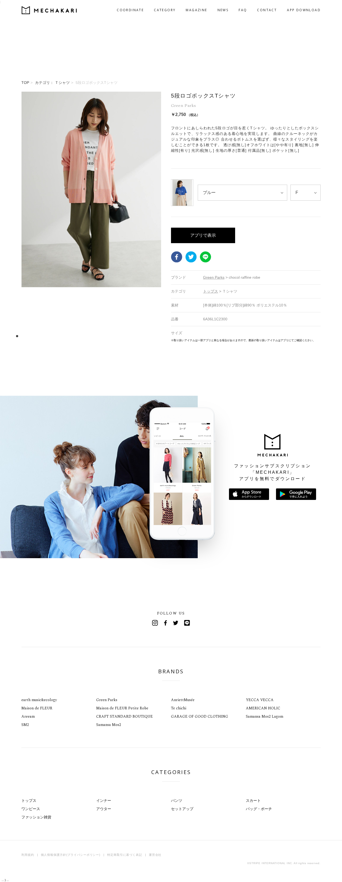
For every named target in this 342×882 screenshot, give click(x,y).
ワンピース (30, 809)
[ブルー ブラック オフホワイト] (242, 193)
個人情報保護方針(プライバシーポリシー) (71, 854)
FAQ (243, 10)
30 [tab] (133, 336)
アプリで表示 (203, 235)
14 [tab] (69, 336)
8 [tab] (45, 336)
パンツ (176, 800)
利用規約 (27, 854)
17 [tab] (81, 336)
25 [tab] (113, 336)
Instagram (155, 622)
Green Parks (106, 700)
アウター (103, 809)
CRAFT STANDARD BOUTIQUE (124, 716)
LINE (205, 256)
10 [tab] (53, 336)
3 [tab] (25, 336)
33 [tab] (145, 336)
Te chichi (178, 708)
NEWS (223, 10)
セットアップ (182, 809)
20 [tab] (93, 336)
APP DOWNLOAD (304, 10)
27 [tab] (121, 336)
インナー (103, 800)
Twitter (191, 256)
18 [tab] (85, 336)
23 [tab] (105, 336)
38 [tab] (166, 336)
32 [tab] (141, 336)
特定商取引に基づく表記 (124, 854)
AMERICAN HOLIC (263, 708)
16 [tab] (77, 336)
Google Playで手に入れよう (296, 494)
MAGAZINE (196, 10)
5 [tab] (33, 336)
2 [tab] (21, 336)
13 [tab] (65, 336)
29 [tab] (129, 336)
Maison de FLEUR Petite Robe (122, 708)
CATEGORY (165, 10)
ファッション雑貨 (36, 817)
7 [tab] (41, 336)
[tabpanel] (91, 217)
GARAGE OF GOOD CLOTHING (199, 716)
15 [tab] (73, 336)
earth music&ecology (39, 700)
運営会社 (155, 854)
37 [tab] (162, 336)
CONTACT (267, 10)
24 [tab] (109, 336)
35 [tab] (153, 336)
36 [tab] (158, 336)
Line (187, 622)
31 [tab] (137, 336)
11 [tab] (57, 336)
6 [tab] (37, 336)
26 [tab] (117, 336)
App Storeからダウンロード (249, 494)
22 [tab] (101, 336)
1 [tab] (17, 336)
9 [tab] (49, 336)
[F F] (305, 193)
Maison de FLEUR (36, 708)
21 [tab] (97, 336)
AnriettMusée (183, 700)
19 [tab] (89, 336)
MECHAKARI (49, 10)
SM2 (25, 725)
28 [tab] (125, 336)
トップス (28, 800)
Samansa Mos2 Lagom (264, 716)
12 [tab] (61, 336)
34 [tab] (149, 336)
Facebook (176, 256)
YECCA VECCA (260, 700)
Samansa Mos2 (108, 725)
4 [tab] (29, 336)
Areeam (28, 716)
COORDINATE (130, 10)
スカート (253, 800)
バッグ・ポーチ (259, 809)
